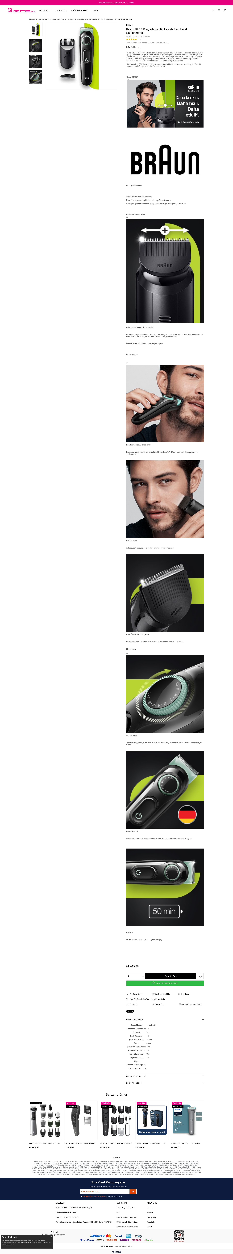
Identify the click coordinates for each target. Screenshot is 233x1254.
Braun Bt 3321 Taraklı (81, 1167)
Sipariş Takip (151, 1217)
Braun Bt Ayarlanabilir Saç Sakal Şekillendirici (71, 1174)
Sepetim (150, 1213)
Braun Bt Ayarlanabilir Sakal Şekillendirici (154, 1174)
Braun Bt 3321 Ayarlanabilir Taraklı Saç (117, 1161)
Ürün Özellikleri (134, 1020)
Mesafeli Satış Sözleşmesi (126, 1217)
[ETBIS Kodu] (179, 1236)
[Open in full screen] (128, 79)
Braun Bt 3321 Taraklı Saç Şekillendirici (181, 1167)
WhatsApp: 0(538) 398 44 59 (67, 1217)
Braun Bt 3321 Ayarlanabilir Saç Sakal (62, 1165)
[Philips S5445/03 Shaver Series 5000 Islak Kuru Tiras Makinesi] (152, 1120)
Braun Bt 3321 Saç (112, 1169)
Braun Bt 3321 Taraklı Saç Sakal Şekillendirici (149, 1167)
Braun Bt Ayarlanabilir (92, 1171)
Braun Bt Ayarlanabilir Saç (184, 1172)
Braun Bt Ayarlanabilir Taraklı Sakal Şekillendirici (125, 1172)
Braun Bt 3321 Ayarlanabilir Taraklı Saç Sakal (148, 1161)
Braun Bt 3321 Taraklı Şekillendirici (92, 1169)
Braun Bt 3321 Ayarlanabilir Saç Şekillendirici (131, 1165)
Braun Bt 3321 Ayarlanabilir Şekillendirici (57, 1167)
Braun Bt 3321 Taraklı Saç (99, 1167)
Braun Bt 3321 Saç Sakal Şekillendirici (152, 1169)
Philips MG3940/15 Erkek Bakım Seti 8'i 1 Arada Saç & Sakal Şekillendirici (116, 1143)
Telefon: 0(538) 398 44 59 (66, 1213)
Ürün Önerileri (133, 1083)
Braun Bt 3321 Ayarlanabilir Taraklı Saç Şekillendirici (63, 1163)
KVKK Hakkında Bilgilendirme (127, 1222)
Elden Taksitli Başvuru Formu (127, 1227)
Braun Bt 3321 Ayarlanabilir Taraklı (90, 1161)
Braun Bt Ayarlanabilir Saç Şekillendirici (103, 1174)
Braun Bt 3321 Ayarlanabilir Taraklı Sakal (97, 1163)
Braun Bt (42, 1161)
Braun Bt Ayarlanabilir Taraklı (110, 1171)
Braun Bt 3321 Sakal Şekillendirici (50, 1171)
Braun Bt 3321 (51, 1161)
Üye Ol (118, 1213)
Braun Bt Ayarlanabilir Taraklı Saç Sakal (161, 1171)
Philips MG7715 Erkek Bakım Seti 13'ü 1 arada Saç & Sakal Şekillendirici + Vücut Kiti (44, 1143)
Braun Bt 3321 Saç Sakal (128, 1169)
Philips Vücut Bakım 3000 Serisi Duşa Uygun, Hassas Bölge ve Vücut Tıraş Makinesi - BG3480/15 (185, 1143)
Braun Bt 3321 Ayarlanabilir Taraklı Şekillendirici (170, 1163)
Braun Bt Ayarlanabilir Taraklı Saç (134, 1171)
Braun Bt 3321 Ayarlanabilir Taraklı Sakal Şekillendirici (133, 1163)
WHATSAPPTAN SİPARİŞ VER (167, 983)
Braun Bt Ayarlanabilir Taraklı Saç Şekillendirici (64, 1172)
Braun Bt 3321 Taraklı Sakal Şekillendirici (63, 1169)
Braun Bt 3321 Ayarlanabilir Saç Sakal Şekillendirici (95, 1165)
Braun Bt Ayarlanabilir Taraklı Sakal (94, 1172)
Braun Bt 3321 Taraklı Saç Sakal (120, 1167)
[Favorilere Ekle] (201, 976)
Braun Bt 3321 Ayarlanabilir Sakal (160, 1165)
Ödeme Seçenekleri (136, 1076)
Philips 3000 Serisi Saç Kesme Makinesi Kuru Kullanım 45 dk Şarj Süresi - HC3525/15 (80, 1143)
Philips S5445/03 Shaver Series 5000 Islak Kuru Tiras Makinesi (150, 1143)
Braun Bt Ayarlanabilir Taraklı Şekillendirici (159, 1172)
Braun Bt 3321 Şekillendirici (73, 1171)
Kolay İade (151, 1222)
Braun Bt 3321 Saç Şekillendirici (178, 1169)
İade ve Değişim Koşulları (125, 1208)
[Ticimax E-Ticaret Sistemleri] (116, 1252)
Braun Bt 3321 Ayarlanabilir (67, 1161)
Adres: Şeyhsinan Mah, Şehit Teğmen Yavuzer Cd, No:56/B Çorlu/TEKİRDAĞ (83, 1222)
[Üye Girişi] (219, 10)
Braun (36, 1161)
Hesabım (150, 1208)
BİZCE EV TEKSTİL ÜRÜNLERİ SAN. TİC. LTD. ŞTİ (74, 1208)
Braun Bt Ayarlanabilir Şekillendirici (182, 1174)
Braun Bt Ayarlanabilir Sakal (128, 1174)
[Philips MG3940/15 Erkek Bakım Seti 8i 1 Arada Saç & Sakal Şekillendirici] (116, 1120)
